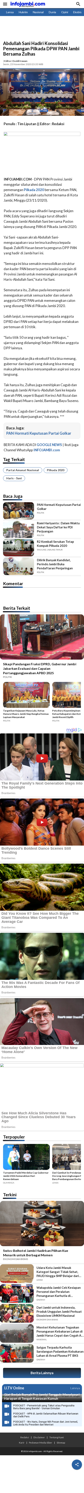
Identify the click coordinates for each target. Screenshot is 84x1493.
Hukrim (23, 12)
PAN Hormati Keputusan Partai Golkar (38, 433)
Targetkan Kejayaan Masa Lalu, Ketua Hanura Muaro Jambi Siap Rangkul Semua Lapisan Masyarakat (26, 714)
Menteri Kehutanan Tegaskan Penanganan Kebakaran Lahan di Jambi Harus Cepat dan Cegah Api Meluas (60, 1331)
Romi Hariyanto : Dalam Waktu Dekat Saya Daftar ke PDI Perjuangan (58, 527)
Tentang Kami (56, 1437)
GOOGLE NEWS (49, 445)
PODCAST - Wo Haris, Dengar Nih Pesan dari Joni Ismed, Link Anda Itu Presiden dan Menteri (45, 1423)
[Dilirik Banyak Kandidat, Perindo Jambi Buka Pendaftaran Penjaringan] (18, 566)
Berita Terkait (16, 608)
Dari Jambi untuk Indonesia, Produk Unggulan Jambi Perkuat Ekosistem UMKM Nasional (59, 1311)
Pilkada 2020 (55, 470)
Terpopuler (14, 1136)
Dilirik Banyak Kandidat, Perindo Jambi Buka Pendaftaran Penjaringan (55, 564)
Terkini (10, 1194)
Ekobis (77, 12)
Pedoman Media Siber (40, 1442)
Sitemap (61, 1442)
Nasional (38, 12)
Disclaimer (39, 1437)
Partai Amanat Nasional (22, 470)
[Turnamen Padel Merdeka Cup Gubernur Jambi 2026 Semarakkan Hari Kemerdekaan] (26, 1157)
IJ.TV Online (14, 1388)
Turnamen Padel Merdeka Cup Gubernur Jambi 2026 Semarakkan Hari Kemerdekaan (26, 1176)
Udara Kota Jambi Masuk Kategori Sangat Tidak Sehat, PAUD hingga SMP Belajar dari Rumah (57, 1272)
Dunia (52, 12)
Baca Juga (12, 496)
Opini (64, 12)
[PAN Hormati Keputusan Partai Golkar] (18, 510)
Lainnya (75, 1388)
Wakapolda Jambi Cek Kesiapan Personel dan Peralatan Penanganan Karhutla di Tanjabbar (58, 1292)
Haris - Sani (14, 478)
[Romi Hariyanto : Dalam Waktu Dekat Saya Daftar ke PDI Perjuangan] (18, 529)
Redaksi (24, 1437)
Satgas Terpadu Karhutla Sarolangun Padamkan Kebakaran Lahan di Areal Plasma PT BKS (60, 1351)
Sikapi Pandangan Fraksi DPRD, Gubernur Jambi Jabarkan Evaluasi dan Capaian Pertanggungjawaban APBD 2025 (39, 668)
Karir (21, 1442)
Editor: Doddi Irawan (15, 60)
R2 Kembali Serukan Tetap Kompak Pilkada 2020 (55, 543)
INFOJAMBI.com (46, 450)
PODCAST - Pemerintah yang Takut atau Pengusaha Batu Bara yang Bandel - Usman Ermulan (43, 1407)
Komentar (13, 583)
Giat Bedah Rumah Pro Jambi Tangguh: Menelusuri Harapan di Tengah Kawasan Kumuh (42, 1396)
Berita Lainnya (42, 1373)
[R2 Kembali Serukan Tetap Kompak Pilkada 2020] (18, 547)
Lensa (10, 12)
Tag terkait (14, 459)
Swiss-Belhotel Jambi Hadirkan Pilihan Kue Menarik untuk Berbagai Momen (35, 1253)
